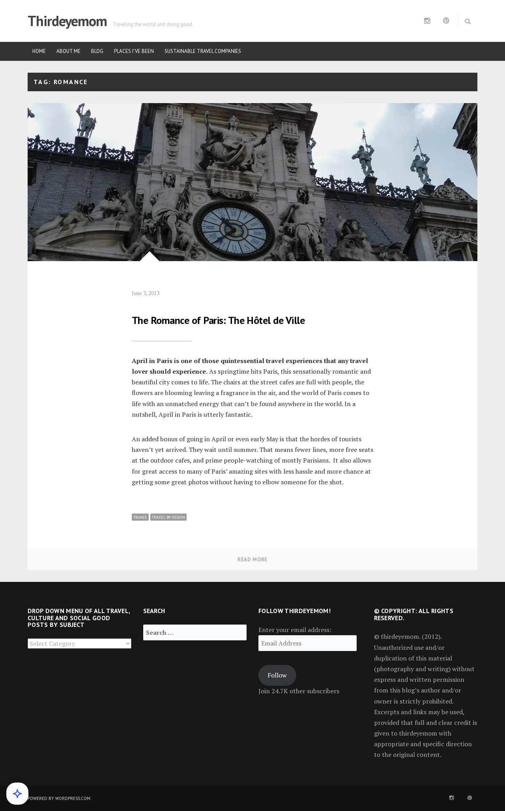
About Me (68, 51)
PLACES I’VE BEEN (134, 51)
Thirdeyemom (67, 20)
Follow (277, 675)
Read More (252, 559)
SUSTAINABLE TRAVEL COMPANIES (203, 51)
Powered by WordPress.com (59, 798)
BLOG (97, 51)
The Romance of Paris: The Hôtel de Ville (218, 320)
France (140, 517)
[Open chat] (17, 794)
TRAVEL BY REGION (168, 517)
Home (39, 51)
